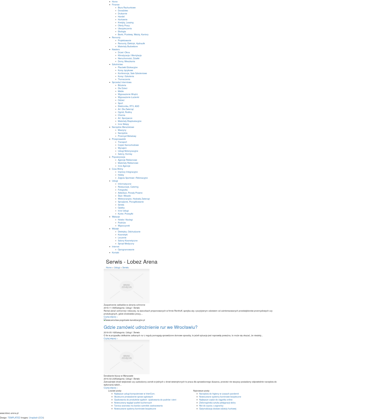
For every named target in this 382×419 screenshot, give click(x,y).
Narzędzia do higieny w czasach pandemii (219, 393)
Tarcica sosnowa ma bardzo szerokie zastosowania (138, 405)
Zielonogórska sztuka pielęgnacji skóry (217, 402)
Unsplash (33, 417)
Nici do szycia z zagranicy (211, 405)
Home (109, 267)
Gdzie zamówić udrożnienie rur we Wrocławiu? (151, 327)
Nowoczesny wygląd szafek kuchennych (133, 402)
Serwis (125, 267)
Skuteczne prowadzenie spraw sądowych (133, 396)
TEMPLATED (14, 417)
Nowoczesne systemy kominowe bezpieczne (135, 408)
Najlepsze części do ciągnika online (215, 399)
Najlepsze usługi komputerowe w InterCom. (134, 393)
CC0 (41, 417)
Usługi (117, 267)
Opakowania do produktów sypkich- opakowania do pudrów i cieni (145, 399)
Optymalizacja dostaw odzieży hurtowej (217, 408)
